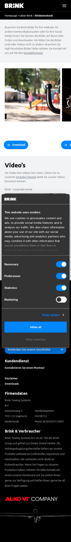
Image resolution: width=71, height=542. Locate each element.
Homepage (11, 15)
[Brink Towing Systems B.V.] (14, 5)
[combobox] (15, 35)
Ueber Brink (26, 15)
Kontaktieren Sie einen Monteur (25, 367)
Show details (50, 315)
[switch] (61, 276)
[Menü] (62, 5)
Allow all (35, 327)
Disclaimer (11, 378)
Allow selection (35, 339)
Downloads (12, 383)
